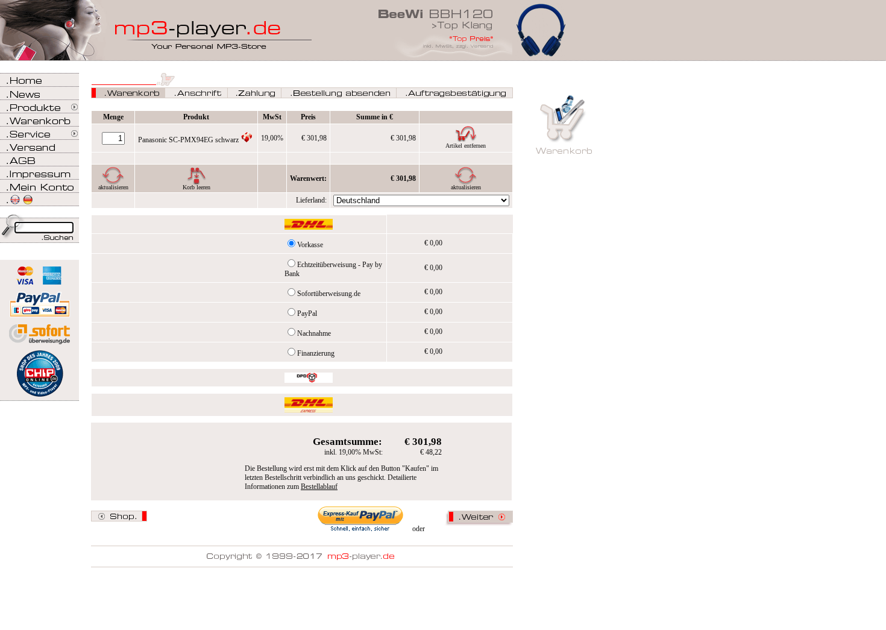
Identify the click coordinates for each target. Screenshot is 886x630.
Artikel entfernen (465, 145)
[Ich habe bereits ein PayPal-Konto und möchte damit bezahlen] (360, 519)
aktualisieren (113, 187)
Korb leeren (196, 187)
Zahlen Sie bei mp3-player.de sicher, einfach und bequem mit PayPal (39, 300)
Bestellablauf (319, 486)
